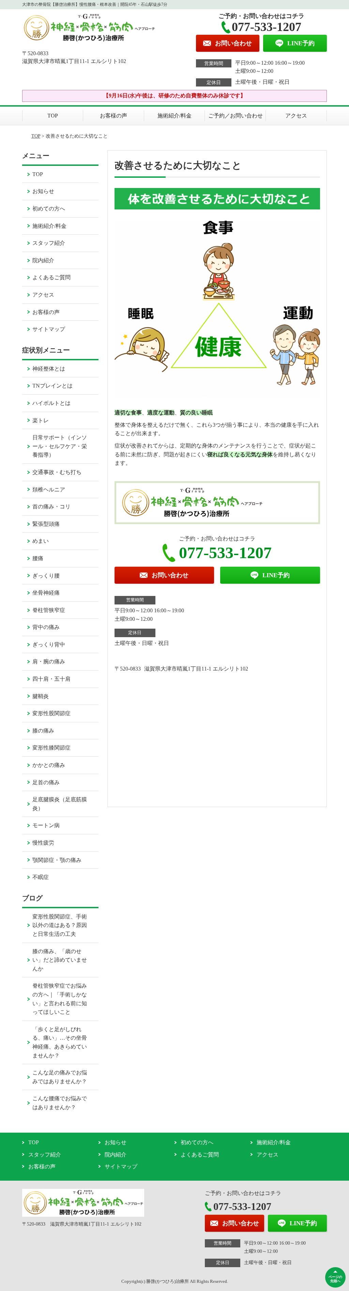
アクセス (296, 116)
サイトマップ (48, 329)
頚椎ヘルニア (48, 489)
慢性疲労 (43, 843)
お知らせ (43, 191)
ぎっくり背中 (48, 644)
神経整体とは (48, 369)
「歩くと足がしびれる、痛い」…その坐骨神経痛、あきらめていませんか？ (59, 1042)
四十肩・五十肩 (51, 679)
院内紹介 (43, 260)
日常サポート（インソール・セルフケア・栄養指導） (59, 446)
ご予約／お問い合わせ (235, 116)
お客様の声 (113, 116)
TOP (52, 116)
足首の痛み (46, 782)
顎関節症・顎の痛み (56, 860)
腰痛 (37, 558)
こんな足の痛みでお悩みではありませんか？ (59, 1077)
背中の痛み (46, 627)
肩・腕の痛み (48, 661)
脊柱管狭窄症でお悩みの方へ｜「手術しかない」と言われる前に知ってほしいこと (59, 999)
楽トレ (40, 420)
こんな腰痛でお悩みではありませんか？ (59, 1103)
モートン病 (46, 825)
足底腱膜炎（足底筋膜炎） (59, 804)
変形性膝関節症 (51, 748)
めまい (40, 541)
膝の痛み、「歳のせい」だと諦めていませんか (59, 960)
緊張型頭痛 (46, 524)
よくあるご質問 (51, 277)
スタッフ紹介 (48, 243)
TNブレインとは (52, 386)
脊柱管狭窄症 (48, 610)
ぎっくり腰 (46, 576)
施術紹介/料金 (174, 116)
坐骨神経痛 (46, 593)
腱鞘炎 (40, 696)
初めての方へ (48, 208)
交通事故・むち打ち (56, 472)
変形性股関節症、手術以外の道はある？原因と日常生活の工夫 (59, 925)
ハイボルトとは (51, 403)
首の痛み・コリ (51, 506)
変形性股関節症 (51, 713)
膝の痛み (43, 731)
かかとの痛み (48, 765)
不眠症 (40, 877)
